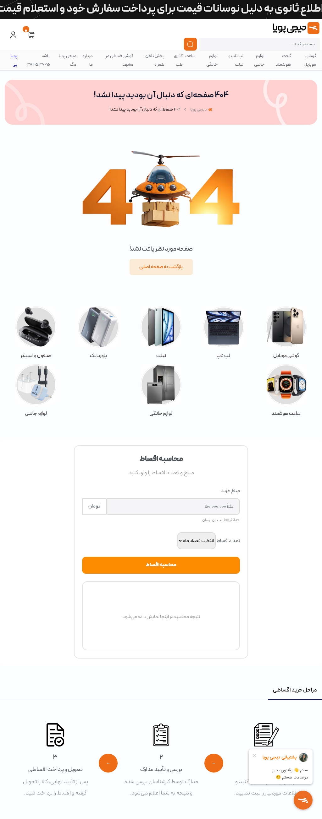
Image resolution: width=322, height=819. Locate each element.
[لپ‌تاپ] (223, 333)
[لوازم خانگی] (161, 390)
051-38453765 (38, 60)
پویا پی (14, 60)
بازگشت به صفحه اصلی (161, 267)
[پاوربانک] (98, 333)
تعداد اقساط (228, 541)
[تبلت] (161, 333)
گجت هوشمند (283, 60)
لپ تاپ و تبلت (235, 60)
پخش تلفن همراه (154, 60)
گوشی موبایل (310, 60)
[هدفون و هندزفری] (36, 333)
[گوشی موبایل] (286, 333)
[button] (31, 34)
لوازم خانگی (212, 60)
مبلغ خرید (230, 491)
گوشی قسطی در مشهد (119, 60)
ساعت (190, 56)
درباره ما (87, 60)
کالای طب (178, 60)
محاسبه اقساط (161, 565)
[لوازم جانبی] (36, 390)
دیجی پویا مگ (67, 60)
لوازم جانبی (259, 60)
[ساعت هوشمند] (286, 390)
